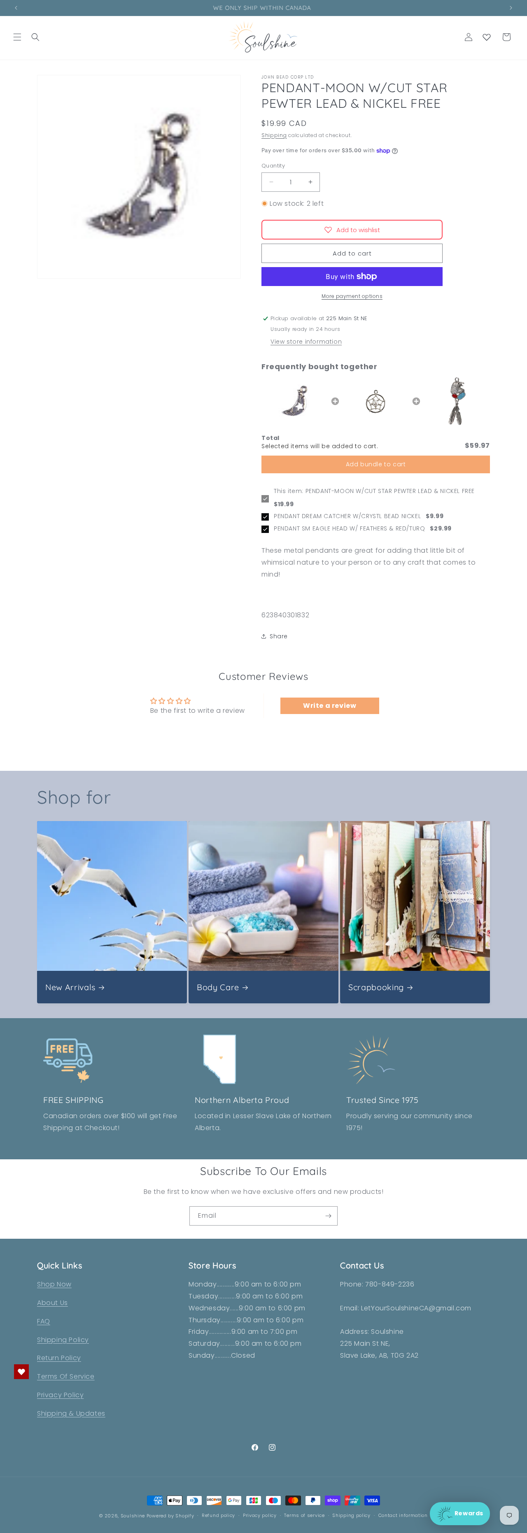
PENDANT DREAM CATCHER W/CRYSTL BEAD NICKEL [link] (347, 516)
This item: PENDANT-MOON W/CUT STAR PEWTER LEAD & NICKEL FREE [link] (374, 491)
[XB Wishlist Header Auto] (487, 37)
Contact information (403, 1515)
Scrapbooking (376, 987)
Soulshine (134, 1515)
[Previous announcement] (16, 8)
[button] (17, 37)
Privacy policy (260, 1515)
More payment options (352, 296)
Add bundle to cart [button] (376, 464)
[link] (294, 401)
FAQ (43, 1321)
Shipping (274, 135)
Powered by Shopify (170, 1515)
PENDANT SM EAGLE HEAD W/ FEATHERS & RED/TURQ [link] (349, 529)
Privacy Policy (60, 1395)
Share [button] (279, 636)
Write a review (329, 705)
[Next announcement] (511, 8)
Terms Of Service (66, 1376)
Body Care (218, 987)
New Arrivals (70, 987)
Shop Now (54, 1284)
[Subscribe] (328, 1216)
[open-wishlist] (21, 1371)
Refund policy (218, 1515)
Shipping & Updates (71, 1413)
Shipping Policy (63, 1340)
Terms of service (304, 1515)
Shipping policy (351, 1515)
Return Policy (59, 1358)
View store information (306, 341)
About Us (52, 1302)
